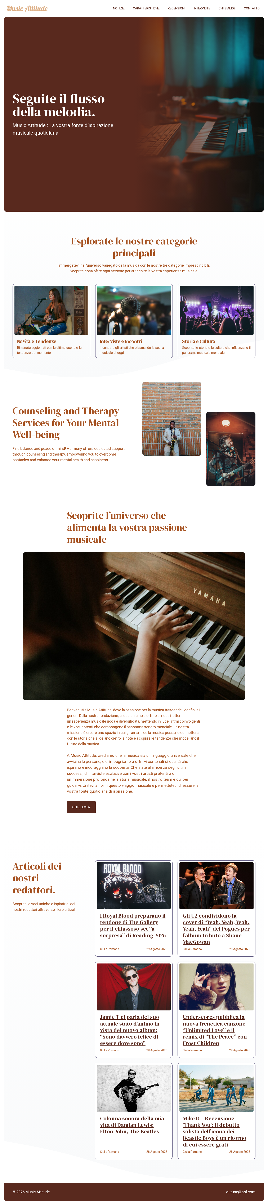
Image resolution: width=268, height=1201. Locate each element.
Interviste (201, 8)
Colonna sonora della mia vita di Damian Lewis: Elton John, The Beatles (132, 1125)
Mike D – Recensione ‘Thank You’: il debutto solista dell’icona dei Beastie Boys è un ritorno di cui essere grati (214, 1131)
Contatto (252, 8)
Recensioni (176, 8)
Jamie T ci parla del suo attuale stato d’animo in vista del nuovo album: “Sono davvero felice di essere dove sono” (130, 1030)
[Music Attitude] (27, 8)
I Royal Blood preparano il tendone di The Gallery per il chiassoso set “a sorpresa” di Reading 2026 (133, 925)
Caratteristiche (146, 8)
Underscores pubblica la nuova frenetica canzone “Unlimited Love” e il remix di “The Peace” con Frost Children (215, 1030)
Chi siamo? (227, 8)
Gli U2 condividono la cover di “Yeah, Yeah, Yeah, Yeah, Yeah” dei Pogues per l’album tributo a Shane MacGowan (216, 929)
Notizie (119, 8)
